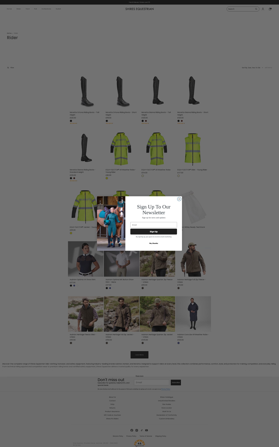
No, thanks (153, 243)
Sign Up (154, 231)
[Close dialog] (179, 199)
